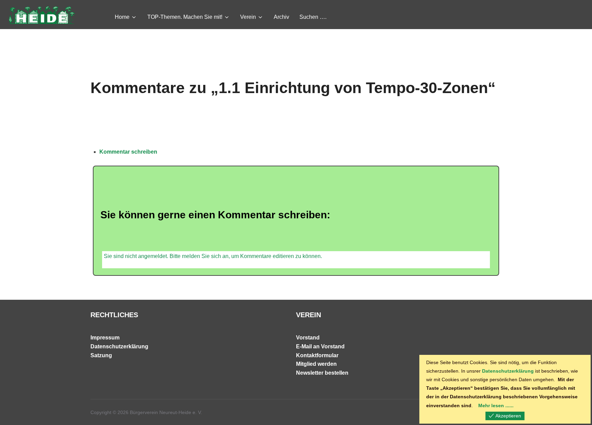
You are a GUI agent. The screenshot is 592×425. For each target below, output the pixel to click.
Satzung (101, 355)
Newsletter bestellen (322, 373)
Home (122, 17)
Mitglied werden (316, 364)
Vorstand (308, 337)
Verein (248, 17)
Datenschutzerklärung (119, 346)
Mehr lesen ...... (496, 405)
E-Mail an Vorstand (320, 346)
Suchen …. (312, 17)
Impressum (105, 337)
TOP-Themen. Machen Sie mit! (184, 17)
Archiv (281, 17)
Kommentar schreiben (128, 152)
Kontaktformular (317, 355)
